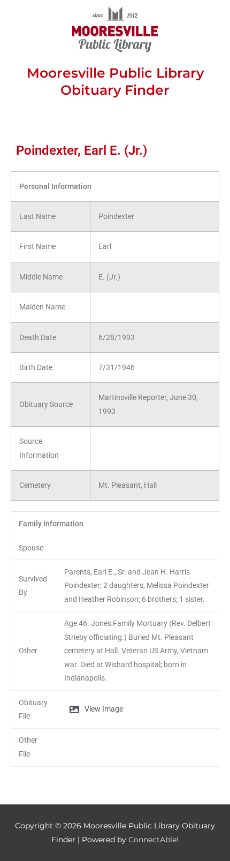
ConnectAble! (153, 839)
